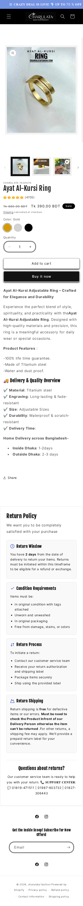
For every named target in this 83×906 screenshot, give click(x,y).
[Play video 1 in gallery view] (62, 166)
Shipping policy (59, 896)
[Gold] (7, 228)
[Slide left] (5, 167)
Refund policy (60, 889)
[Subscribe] (68, 847)
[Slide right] (78, 167)
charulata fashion (39, 884)
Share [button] (12, 478)
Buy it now (41, 276)
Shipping (8, 212)
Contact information (31, 896)
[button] (9, 16)
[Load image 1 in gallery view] (20, 166)
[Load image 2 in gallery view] (41, 166)
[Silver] (18, 228)
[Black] (29, 228)
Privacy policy (38, 889)
